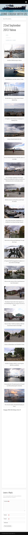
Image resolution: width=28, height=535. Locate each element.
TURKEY (14, 40)
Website (6, 522)
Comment (6, 501)
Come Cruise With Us (14, 14)
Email (6, 519)
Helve (7, 35)
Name (6, 515)
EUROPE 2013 (9, 40)
